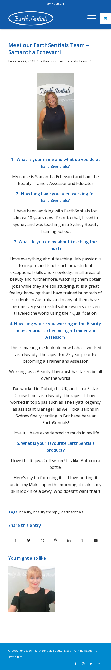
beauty (25, 512)
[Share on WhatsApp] (42, 540)
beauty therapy (46, 512)
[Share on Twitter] (28, 540)
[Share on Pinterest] (55, 540)
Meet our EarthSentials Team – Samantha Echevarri (48, 49)
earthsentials (72, 512)
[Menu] (89, 18)
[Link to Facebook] (76, 663)
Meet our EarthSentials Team (65, 61)
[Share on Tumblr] (82, 540)
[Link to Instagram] (83, 663)
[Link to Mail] (99, 663)
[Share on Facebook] (15, 540)
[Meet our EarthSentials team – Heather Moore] (31, 589)
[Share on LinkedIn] (69, 540)
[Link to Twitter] (91, 663)
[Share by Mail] (95, 540)
